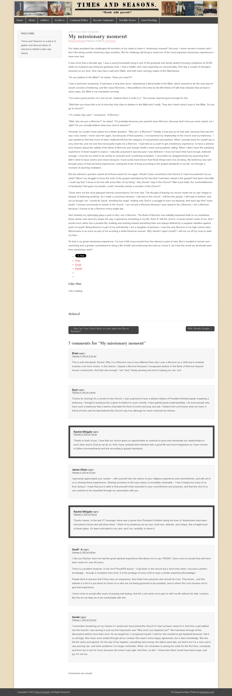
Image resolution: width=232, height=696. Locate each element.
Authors (44, 20)
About (31, 20)
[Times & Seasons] (116, 8)
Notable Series (127, 20)
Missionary (93, 32)
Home (20, 20)
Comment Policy (79, 20)
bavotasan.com (207, 692)
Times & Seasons (42, 692)
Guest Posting (149, 20)
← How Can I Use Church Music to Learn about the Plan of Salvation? (100, 330)
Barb (75, 390)
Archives (60, 20)
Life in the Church (77, 32)
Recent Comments (103, 20)
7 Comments (110, 41)
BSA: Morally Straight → (200, 328)
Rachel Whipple (78, 41)
